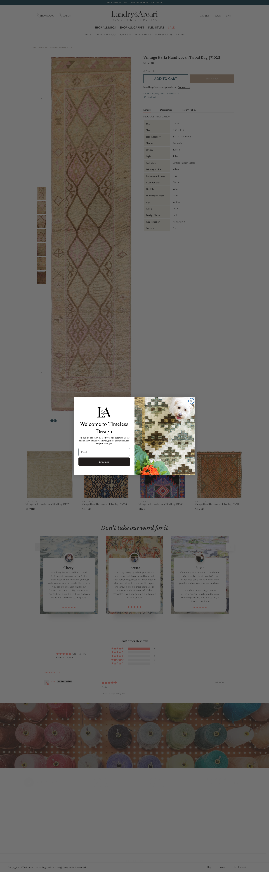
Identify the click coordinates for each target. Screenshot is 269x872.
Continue (104, 462)
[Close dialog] (191, 401)
